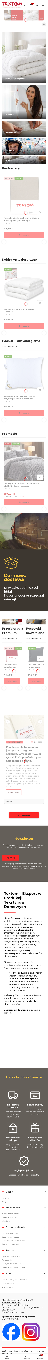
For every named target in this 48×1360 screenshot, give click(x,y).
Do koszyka (24, 235)
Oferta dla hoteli (9, 1283)
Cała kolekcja (8, 346)
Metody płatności (10, 1233)
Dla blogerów (8, 1287)
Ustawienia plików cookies (14, 1267)
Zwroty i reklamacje (11, 1244)
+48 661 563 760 (11, 1302)
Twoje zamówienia (10, 1214)
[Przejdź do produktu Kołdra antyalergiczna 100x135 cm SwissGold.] (24, 287)
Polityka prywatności (11, 1264)
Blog (4, 1202)
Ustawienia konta (9, 1217)
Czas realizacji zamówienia (13, 1241)
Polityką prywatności (27, 868)
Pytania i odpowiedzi (11, 1256)
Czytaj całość (14, 792)
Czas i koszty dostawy (11, 1237)
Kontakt (5, 1198)
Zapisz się (10, 858)
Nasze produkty (15, 742)
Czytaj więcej (24, 815)
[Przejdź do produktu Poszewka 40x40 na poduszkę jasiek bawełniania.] (36, 654)
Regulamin (31, 864)
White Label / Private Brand (14, 1280)
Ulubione (6, 1221)
